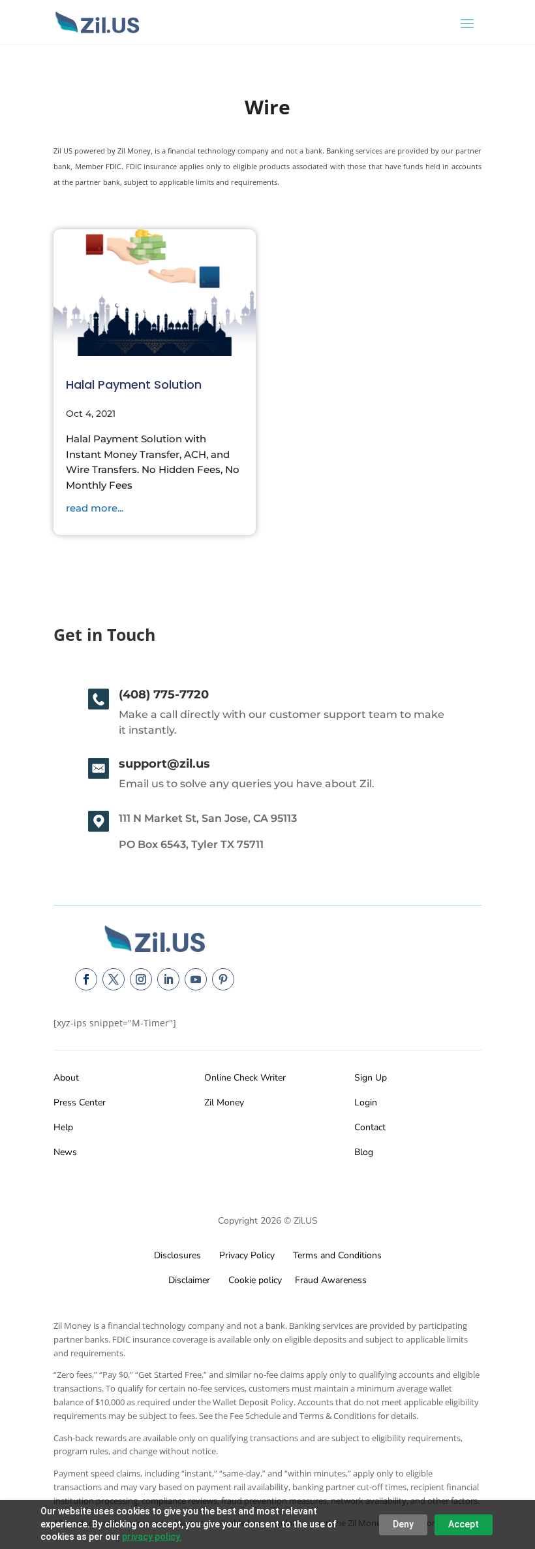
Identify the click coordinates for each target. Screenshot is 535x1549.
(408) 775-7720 (164, 694)
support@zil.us (164, 764)
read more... (94, 508)
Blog (363, 1152)
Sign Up (370, 1077)
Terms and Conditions (337, 1255)
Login (365, 1102)
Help (63, 1127)
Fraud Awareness (331, 1280)
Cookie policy (254, 1280)
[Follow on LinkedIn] (168, 979)
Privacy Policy (244, 1255)
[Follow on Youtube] (196, 979)
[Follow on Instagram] (141, 979)
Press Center (80, 1102)
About (66, 1077)
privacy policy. (152, 1536)
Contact (370, 1127)
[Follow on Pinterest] (223, 979)
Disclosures (177, 1255)
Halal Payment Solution (134, 384)
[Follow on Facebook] (86, 979)
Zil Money (224, 1102)
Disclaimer (189, 1280)
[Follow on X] (113, 979)
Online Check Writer (245, 1077)
